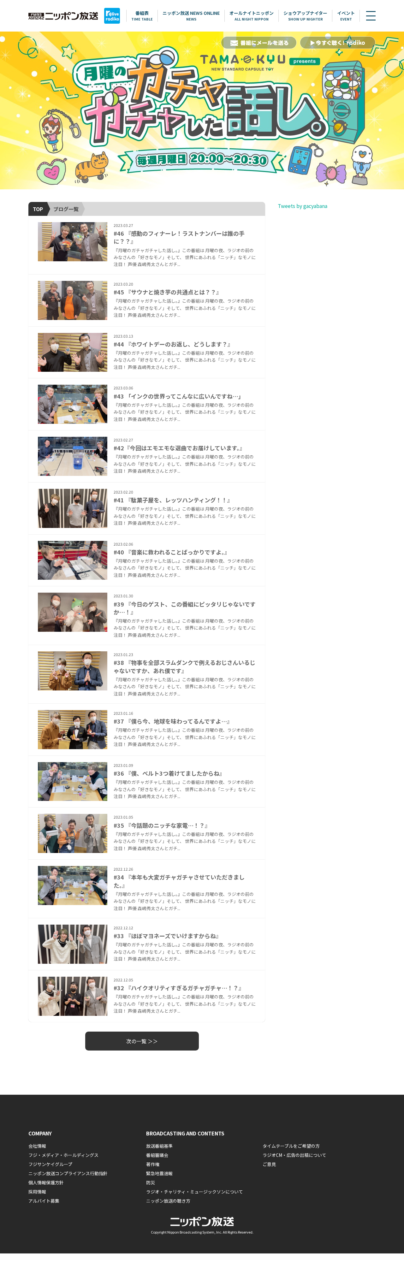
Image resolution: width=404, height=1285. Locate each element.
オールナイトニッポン (251, 15)
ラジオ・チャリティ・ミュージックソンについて (194, 1191)
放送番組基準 (159, 1146)
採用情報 (37, 1191)
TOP (38, 209)
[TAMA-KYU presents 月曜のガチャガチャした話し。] (202, 110)
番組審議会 (157, 1155)
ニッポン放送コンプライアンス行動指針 (68, 1173)
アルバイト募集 (43, 1201)
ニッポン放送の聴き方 (168, 1201)
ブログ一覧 (66, 209)
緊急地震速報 (159, 1173)
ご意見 (269, 1164)
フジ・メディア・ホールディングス (63, 1155)
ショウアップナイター (305, 15)
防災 (150, 1182)
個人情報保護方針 (46, 1182)
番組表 (142, 15)
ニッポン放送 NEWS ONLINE (191, 15)
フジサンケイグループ (50, 1164)
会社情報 (37, 1146)
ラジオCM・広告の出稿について (294, 1155)
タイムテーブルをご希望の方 (291, 1146)
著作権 (152, 1164)
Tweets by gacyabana (302, 206)
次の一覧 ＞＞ (142, 1041)
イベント (346, 15)
